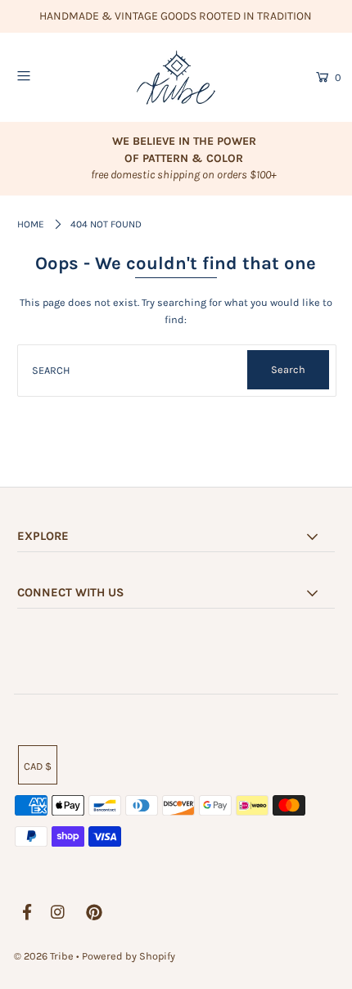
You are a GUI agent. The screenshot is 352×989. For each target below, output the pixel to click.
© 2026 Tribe (45, 956)
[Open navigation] (47, 76)
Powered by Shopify (128, 956)
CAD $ (38, 766)
